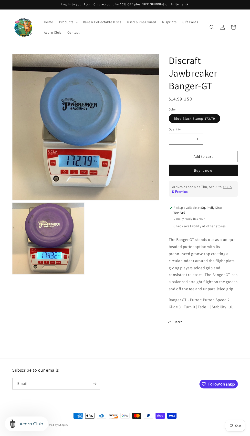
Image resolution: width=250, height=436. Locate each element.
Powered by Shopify (55, 424)
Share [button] (178, 322)
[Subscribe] (94, 383)
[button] (68, 22)
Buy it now (203, 170)
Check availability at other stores (200, 226)
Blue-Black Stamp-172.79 (194, 118)
